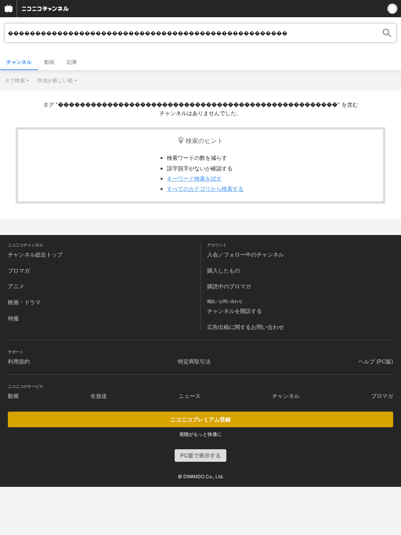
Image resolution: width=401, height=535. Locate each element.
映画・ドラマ (24, 302)
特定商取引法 (194, 361)
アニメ (16, 286)
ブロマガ (19, 270)
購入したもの (223, 270)
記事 (72, 62)
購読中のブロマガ (229, 286)
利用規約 (19, 361)
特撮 (13, 318)
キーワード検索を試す (194, 178)
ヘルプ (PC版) (375, 361)
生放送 (98, 395)
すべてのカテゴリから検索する (205, 188)
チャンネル (19, 62)
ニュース (189, 395)
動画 (49, 62)
